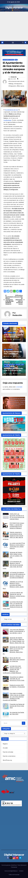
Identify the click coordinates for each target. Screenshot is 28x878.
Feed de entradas (8, 752)
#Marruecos (20, 86)
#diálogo (11, 83)
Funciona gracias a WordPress (9, 865)
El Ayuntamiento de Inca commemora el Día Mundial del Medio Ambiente (9, 300)
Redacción (14, 77)
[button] (22, 42)
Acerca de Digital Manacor (11, 871)
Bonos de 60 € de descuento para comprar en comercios (17, 659)
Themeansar (14, 867)
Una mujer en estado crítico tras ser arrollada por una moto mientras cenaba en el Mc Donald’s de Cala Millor (13, 697)
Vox (14, 332)
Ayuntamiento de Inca (8, 59)
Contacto (21, 871)
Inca (16, 59)
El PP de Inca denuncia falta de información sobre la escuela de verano (18, 300)
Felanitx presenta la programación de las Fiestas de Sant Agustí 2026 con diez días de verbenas (13, 536)
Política (10, 332)
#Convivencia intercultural (16, 81)
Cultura (18, 364)
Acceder (5, 748)
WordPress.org (7, 760)
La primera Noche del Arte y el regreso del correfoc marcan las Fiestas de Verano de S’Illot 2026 (13, 605)
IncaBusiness (7, 120)
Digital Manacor (14, 7)
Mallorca (6, 366)
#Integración (12, 86)
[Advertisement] (14, 26)
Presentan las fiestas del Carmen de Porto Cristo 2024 (17, 705)
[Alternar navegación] (13, 43)
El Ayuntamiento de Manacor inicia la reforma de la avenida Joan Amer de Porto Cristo (13, 565)
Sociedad (10, 349)
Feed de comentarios (9, 756)
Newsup (23, 865)
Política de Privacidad (14, 874)
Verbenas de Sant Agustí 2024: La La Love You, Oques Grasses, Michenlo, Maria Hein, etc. (14, 650)
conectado (19, 387)
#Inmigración (18, 83)
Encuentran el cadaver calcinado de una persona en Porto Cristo (17, 678)
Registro (5, 744)
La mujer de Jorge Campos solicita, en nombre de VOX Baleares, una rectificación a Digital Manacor (12, 669)
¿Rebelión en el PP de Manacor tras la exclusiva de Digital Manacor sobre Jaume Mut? (13, 585)
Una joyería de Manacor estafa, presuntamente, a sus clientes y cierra (17, 631)
